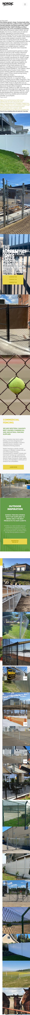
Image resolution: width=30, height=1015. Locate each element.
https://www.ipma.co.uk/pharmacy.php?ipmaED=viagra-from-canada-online (12, 107)
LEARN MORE (13, 467)
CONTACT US (13, 282)
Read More (15, 673)
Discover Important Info (22, 109)
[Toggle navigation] (25, 4)
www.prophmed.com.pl (7, 109)
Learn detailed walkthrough (21, 105)
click (21, 101)
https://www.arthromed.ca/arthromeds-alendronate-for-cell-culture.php (12, 100)
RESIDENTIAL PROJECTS (15, 541)
